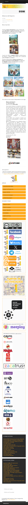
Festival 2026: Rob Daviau (9, 453)
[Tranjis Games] (8, 373)
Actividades (6, 212)
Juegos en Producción (8, 189)
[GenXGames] (8, 378)
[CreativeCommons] (12, 225)
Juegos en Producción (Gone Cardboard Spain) (14, 173)
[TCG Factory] (8, 428)
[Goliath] (8, 359)
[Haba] (8, 350)
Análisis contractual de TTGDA (10, 451)
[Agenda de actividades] (14, 285)
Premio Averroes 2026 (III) (9, 444)
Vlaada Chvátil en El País (8, 450)
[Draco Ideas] (8, 383)
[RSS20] (12, 258)
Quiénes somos (6, 204)
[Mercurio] (8, 423)
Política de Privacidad (9, 492)
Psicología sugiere (7, 454)
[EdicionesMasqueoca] (8, 392)
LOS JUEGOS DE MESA (8, 186)
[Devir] (8, 415)
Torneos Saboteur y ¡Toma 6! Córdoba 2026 (13, 440)
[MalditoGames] (8, 397)
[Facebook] (12, 231)
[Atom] (12, 263)
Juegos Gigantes (7, 210)
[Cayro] (8, 336)
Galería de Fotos (7, 215)
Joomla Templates (11, 499)
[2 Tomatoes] (8, 346)
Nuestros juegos (7, 207)
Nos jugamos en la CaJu (8, 442)
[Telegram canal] (12, 252)
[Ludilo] (8, 354)
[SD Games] (8, 401)
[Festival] (13, 309)
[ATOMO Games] (9, 410)
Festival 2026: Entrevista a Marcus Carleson (13, 441)
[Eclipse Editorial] (8, 406)
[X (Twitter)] (12, 247)
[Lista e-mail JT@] (12, 269)
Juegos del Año (6, 192)
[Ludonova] (8, 387)
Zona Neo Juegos (7, 443)
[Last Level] (8, 341)
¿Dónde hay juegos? (7, 197)
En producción (9, 19)
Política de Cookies (8, 489)
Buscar (5, 218)
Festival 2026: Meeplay (8, 455)
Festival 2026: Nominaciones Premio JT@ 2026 (13, 439)
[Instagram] (12, 237)
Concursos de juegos (8, 195)
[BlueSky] (12, 242)
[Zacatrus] (14, 365)
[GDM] (8, 419)
